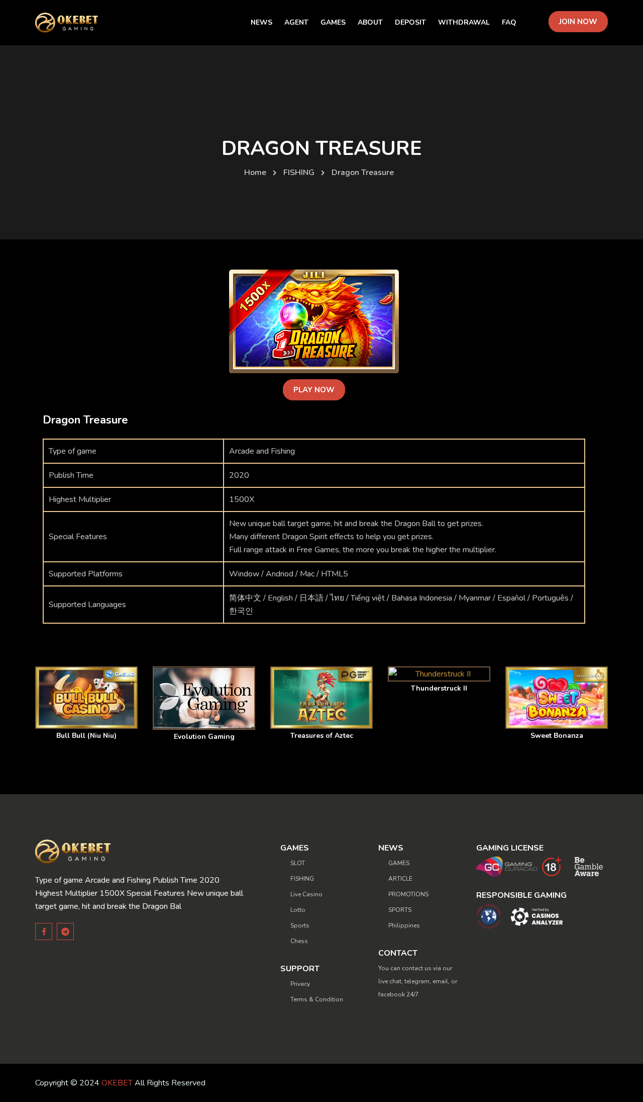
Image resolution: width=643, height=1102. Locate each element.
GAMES (398, 863)
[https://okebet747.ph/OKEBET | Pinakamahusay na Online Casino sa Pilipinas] (73, 851)
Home (255, 172)
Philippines (404, 925)
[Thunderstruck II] (439, 674)
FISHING (298, 172)
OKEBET (117, 1082)
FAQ (509, 22)
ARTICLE (400, 879)
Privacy (300, 984)
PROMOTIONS (408, 894)
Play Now (314, 390)
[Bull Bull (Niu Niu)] (86, 697)
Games (333, 22)
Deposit (410, 22)
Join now (578, 22)
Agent (296, 22)
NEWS (261, 22)
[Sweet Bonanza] (556, 697)
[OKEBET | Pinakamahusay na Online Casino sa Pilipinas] (66, 22)
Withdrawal (464, 22)
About (370, 22)
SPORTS (399, 910)
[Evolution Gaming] (204, 698)
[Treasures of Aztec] (321, 697)
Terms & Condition (316, 999)
